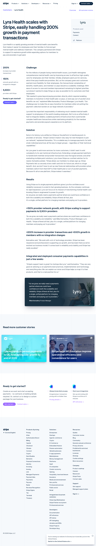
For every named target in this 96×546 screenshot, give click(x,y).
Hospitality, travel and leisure (59, 474)
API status (53, 518)
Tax (27, 493)
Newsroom (76, 474)
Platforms (53, 461)
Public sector (54, 487)
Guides (75, 432)
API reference (77, 402)
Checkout (29, 446)
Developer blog (55, 528)
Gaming (52, 472)
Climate (28, 448)
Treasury (29, 498)
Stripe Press (77, 476)
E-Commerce (54, 443)
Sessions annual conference (82, 443)
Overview (72, 10)
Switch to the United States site (59, 541)
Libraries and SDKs (56, 523)
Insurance (53, 477)
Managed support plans (80, 489)
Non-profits (53, 482)
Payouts (29, 482)
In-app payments (55, 453)
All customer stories (86, 10)
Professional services (57, 485)
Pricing (55, 3)
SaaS (51, 464)
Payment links (30, 477)
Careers (75, 471)
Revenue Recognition (33, 487)
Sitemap (75, 456)
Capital (28, 443)
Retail (51, 490)
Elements (29, 459)
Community (76, 440)
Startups (52, 435)
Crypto (28, 453)
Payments (29, 480)
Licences (76, 453)
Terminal (29, 495)
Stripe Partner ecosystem (58, 502)
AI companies (54, 467)
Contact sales (85, 3)
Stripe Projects (54, 526)
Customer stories (78, 435)
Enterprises (53, 432)
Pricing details (55, 399)
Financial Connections (33, 461)
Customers (7, 10)
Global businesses (55, 451)
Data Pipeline (30, 456)
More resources (78, 461)
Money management (56, 459)
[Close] (92, 536)
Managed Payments (32, 474)
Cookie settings (78, 458)
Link (27, 472)
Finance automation (56, 448)
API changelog (54, 520)
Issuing (28, 469)
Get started (8, 404)
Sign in (74, 3)
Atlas (28, 435)
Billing (28, 440)
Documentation (55, 513)
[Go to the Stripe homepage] (5, 429)
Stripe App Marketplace (57, 500)
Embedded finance (56, 446)
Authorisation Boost (32, 438)
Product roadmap (78, 468)
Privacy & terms (78, 446)
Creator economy (55, 469)
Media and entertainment (58, 480)
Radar (28, 485)
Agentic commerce (56, 438)
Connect (29, 451)
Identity (28, 464)
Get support (77, 486)
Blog (74, 438)
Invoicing (29, 467)
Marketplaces (54, 456)
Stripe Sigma (30, 490)
